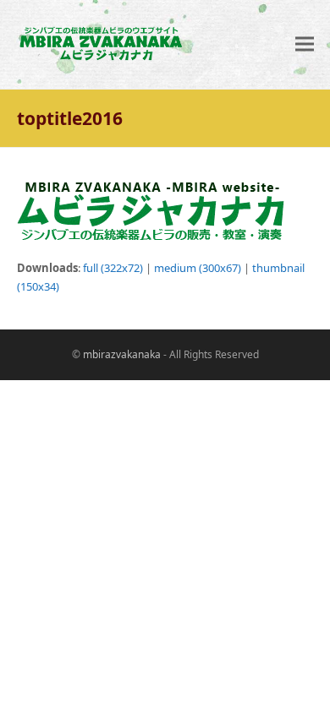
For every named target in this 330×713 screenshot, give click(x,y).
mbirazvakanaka (122, 354)
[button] (304, 44)
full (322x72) (113, 267)
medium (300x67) (197, 267)
